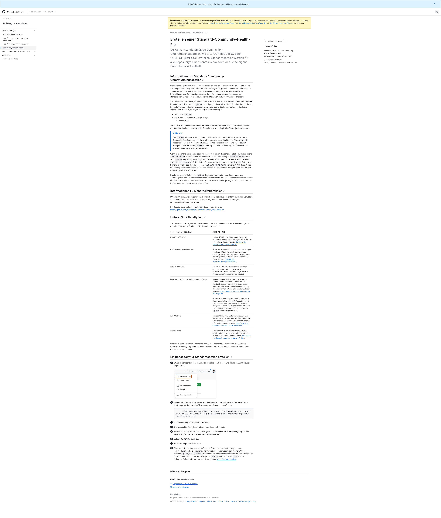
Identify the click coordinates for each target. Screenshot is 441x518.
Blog (254, 501)
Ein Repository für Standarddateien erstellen (200, 357)
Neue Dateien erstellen (226, 459)
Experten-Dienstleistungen (241, 501)
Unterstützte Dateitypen (186, 217)
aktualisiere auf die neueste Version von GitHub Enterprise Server (233, 23)
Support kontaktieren (181, 487)
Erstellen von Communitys (180, 33)
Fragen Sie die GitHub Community (185, 484)
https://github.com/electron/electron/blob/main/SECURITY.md (197, 210)
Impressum (191, 501)
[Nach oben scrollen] (436, 513)
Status (220, 501)
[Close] (434, 3)
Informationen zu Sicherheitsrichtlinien (196, 191)
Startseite (9, 19)
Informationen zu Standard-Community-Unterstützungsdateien (197, 78)
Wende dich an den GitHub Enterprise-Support (275, 23)
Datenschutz (211, 501)
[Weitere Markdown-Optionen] (285, 41)
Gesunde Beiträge (198, 33)
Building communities (15, 23)
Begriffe (202, 501)
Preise (227, 501)
